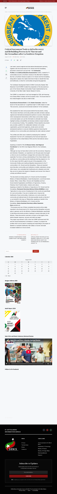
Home (6, 11)
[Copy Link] (20, 60)
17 (21, 268)
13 (41, 266)
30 (15, 273)
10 (21, 266)
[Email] (6, 74)
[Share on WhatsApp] (14, 60)
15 (8, 268)
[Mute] (48, 363)
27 (42, 271)
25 (28, 271)
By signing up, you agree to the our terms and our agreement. (29, 479)
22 (8, 271)
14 (48, 266)
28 (48, 271)
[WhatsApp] (6, 70)
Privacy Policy (37, 479)
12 (35, 266)
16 (15, 268)
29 (8, 273)
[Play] (6, 363)
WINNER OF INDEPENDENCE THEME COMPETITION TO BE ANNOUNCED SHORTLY (17, 238)
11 (28, 266)
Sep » (9, 275)
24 (21, 271)
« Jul (6, 275)
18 (28, 268)
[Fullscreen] (50, 363)
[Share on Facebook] (11, 60)
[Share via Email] (17, 60)
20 (42, 268)
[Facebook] (6, 67)
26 (35, 271)
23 (15, 271)
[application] (28, 352)
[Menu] (6, 3)
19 (35, 268)
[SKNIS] (30, 8)
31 (21, 273)
